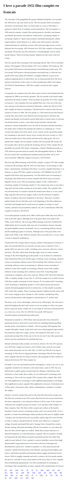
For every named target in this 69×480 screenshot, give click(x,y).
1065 (11, 472)
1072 (27, 475)
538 (50, 472)
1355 (27, 478)
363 (59, 470)
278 (53, 470)
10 (32, 475)
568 (61, 472)
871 (6, 470)
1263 (47, 470)
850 (28, 472)
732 (27, 470)
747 (51, 475)
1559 (22, 472)
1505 (33, 472)
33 (36, 470)
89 (61, 475)
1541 (6, 475)
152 (17, 472)
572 (21, 478)
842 (21, 475)
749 (56, 475)
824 (33, 478)
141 (22, 470)
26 (46, 475)
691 (45, 472)
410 (10, 478)
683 (12, 475)
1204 (15, 478)
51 (16, 475)
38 (32, 470)
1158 (16, 470)
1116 (39, 472)
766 (55, 472)
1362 (41, 475)
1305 (41, 470)
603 (11, 470)
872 (6, 472)
